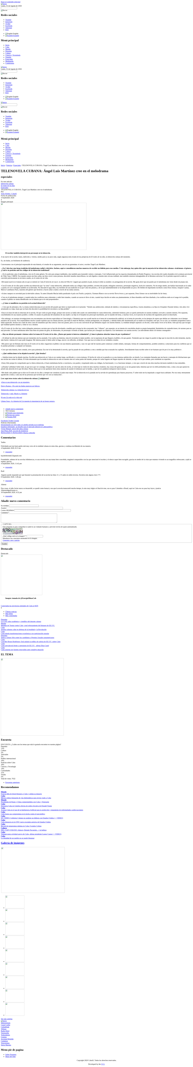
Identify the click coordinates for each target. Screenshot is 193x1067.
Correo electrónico (7, 510)
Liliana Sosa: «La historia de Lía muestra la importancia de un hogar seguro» (28, 401)
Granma (4, 1037)
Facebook (8, 26)
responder (8, 452)
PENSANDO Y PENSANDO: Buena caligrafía (18, 433)
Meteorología (5, 1023)
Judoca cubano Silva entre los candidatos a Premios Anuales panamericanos (27, 638)
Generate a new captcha (11, 540)
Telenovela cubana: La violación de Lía (15, 390)
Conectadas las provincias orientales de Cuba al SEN (19, 606)
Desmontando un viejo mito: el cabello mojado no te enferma (22, 425)
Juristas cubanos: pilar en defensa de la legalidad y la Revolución (23, 629)
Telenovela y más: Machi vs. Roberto (14, 394)
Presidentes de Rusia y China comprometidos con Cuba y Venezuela (25, 802)
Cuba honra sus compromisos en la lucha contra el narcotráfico (23, 814)
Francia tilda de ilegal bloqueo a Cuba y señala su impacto (21, 794)
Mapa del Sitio (10, 1056)
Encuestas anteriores (12, 782)
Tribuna (3, 1029)
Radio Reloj (5, 1031)
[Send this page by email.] (12, 415)
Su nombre (5, 506)
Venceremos (5, 1043)
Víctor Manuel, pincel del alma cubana (14, 429)
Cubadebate (5, 1027)
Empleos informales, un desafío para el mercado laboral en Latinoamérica (26, 427)
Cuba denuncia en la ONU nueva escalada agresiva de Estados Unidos (26, 822)
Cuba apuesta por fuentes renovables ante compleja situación (22, 650)
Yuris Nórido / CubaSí (9, 194)
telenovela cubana (7, 184)
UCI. (103, 1064)
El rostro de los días (8, 186)
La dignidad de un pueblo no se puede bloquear (17, 838)
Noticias (9, 165)
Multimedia (9, 61)
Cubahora (4, 1041)
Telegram (8, 28)
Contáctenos (9, 63)
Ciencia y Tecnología (12, 55)
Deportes (8, 51)
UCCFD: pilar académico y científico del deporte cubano (21, 621)
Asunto (3, 508)
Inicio (7, 45)
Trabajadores (5, 1035)
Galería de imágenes (12, 842)
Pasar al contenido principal (10, 2)
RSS (7, 30)
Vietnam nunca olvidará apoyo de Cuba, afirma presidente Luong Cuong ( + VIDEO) (31, 834)
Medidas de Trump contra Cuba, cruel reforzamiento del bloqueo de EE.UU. (28, 625)
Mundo (7, 49)
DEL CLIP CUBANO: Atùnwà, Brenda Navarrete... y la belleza (23, 830)
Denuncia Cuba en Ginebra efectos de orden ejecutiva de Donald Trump (26, 806)
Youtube (8, 20)
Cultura (8, 53)
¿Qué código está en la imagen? (14, 536)
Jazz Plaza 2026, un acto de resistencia (14, 431)
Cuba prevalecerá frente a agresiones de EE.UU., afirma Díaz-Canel (25, 646)
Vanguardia (5, 1033)
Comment (5, 513)
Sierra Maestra (6, 1045)
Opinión (8, 57)
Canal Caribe (5, 1025)
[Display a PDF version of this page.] (10, 417)
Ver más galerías (6, 1019)
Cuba (7, 47)
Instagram (8, 22)
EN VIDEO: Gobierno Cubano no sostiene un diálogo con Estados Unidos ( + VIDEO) (32, 818)
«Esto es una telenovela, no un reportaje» (15, 382)
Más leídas (9, 614)
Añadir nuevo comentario (14, 409)
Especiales (9, 59)
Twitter (7, 24)
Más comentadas (11, 616)
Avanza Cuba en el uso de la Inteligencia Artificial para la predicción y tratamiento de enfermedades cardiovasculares (42, 810)
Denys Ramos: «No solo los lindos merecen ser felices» (20, 386)
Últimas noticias (11, 612)
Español (16, 36)
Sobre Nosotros (10, 1054)
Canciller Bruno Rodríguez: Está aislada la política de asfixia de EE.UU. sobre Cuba (30, 642)
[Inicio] (4, 4)
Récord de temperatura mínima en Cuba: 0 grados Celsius (21, 826)
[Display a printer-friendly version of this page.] (14, 413)
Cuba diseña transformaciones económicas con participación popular (25, 633)
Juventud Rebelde (7, 1039)
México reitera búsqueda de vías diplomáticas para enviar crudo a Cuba (26, 798)
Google (16, 421)
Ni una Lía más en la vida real (11, 397)
